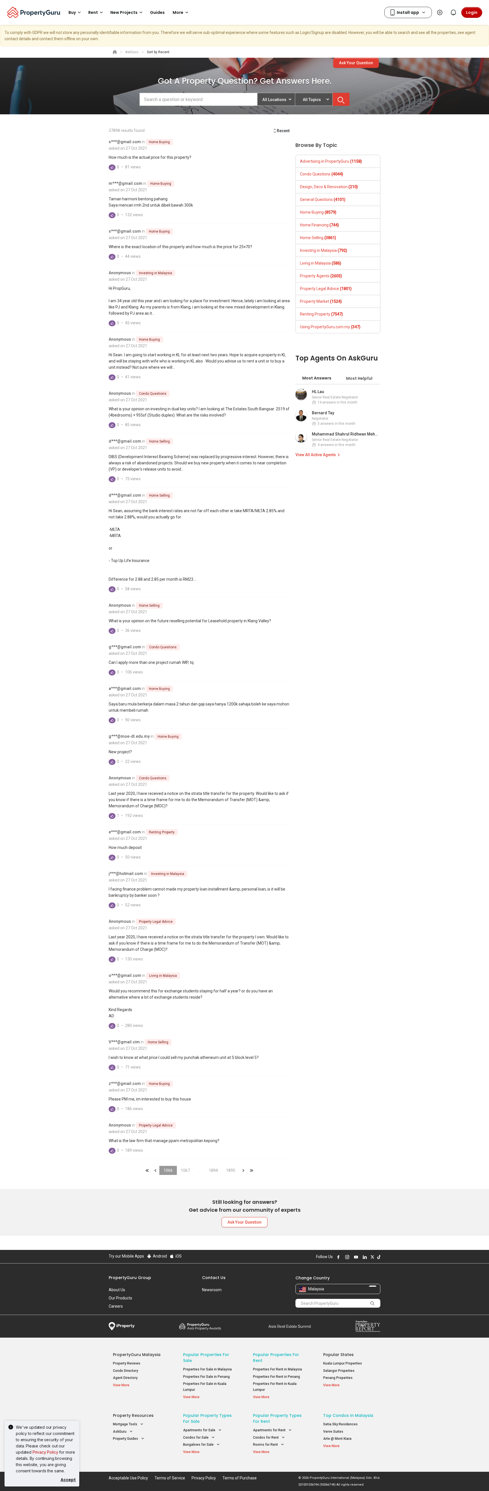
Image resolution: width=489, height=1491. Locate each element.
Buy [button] (72, 12)
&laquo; (147, 1170)
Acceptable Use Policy (128, 1478)
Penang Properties (338, 1378)
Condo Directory (125, 1371)
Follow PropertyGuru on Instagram (346, 1257)
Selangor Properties (339, 1371)
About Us (117, 1290)
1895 (230, 1170)
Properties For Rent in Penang (276, 1377)
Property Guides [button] (126, 1439)
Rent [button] (93, 12)
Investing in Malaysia (155, 273)
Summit (290, 1326)
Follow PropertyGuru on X (371, 1257)
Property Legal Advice (156, 922)
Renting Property (162, 832)
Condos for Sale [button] (196, 1437)
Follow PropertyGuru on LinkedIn (364, 1257)
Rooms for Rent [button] (266, 1445)
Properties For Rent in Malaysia (277, 1369)
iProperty (122, 1326)
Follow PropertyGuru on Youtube (355, 1257)
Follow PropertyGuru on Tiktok (378, 1257)
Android (159, 1256)
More (178, 12)
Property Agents (321, 276)
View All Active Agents (315, 454)
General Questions (323, 199)
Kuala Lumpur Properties (342, 1363)
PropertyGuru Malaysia (136, 1354)
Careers (116, 1306)
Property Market (321, 301)
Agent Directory (125, 1378)
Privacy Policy (45, 1452)
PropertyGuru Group (130, 1277)
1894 (213, 1170)
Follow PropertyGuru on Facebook (337, 1257)
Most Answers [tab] (316, 378)
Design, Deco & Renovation (329, 187)
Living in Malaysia (163, 976)
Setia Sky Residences (340, 1424)
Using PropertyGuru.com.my (330, 327)
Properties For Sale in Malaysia (207, 1369)
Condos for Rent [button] (266, 1437)
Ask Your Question (356, 63)
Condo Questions (152, 394)
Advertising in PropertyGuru (331, 161)
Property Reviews (126, 1363)
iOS (178, 1256)
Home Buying (159, 142)
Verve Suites (333, 1432)
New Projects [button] (124, 12)
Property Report (367, 1326)
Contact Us (214, 1277)
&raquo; (243, 1170)
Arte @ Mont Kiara (337, 1439)
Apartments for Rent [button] (269, 1430)
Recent (283, 130)
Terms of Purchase (239, 1478)
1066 (168, 1170)
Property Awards (200, 1326)
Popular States (338, 1354)
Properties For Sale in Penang (206, 1377)
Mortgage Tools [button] (125, 1424)
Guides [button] (157, 12)
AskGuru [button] (120, 1432)
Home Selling (159, 441)
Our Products (120, 1298)
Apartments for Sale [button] (199, 1430)
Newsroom (212, 1290)
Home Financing (319, 225)
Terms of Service (170, 1478)
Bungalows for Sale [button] (199, 1445)
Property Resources (133, 1415)
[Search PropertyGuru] (372, 1303)
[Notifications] (453, 12)
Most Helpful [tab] (359, 378)
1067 (185, 1170)
